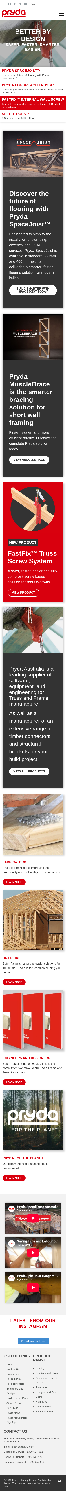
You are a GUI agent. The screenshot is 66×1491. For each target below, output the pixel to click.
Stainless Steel (44, 1411)
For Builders (13, 1378)
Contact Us (12, 1368)
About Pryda (13, 1402)
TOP (59, 1481)
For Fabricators (15, 1383)
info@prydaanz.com (22, 1446)
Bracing (40, 1368)
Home (9, 1364)
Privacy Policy (28, 1480)
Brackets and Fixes (47, 1373)
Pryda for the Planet (18, 1398)
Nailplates (41, 1401)
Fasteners (41, 1387)
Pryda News (13, 1412)
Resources (12, 1373)
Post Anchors (43, 1406)
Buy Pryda (12, 1407)
